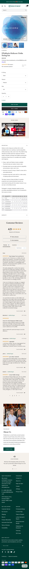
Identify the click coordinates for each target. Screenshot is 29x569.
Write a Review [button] (15, 236)
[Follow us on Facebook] (1, 552)
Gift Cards (18, 533)
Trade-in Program (20, 514)
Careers (18, 486)
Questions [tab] (14, 245)
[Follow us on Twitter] (4, 552)
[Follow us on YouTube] (10, 552)
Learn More (8, 449)
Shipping (4, 514)
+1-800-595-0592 (7, 490)
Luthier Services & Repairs (20, 518)
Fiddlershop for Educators (19, 527)
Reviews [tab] (5, 245)
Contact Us (18, 478)
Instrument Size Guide (7, 522)
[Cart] (26, 6)
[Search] (5, 6)
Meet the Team (19, 483)
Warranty (4, 215)
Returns (3, 517)
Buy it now (14, 108)
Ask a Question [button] (15, 240)
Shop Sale (20, 1)
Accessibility (5, 527)
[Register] (22, 545)
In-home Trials (19, 511)
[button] (25, 311)
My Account (4, 511)
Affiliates (18, 489)
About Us (18, 481)
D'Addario (4, 50)
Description (5, 145)
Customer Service (6, 509)
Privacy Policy (19, 491)
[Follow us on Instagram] (7, 552)
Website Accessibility (13, 556)
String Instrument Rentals (20, 522)
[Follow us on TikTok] (13, 552)
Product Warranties (6, 519)
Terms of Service (6, 525)
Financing (18, 530)
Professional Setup (20, 509)
